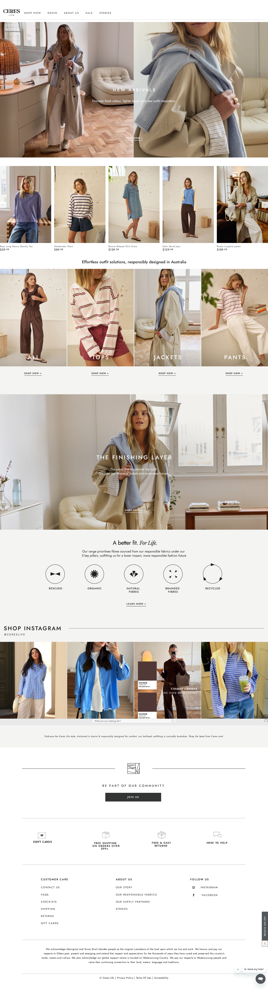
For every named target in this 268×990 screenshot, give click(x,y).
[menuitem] (35, 13)
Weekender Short (63, 246)
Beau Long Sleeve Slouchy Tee (16, 246)
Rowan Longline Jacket (229, 246)
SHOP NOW (32, 13)
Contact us (50, 887)
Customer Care (54, 879)
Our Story (124, 887)
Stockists (49, 902)
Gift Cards (50, 923)
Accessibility (161, 978)
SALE (89, 13)
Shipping (48, 909)
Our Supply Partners (133, 902)
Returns (47, 916)
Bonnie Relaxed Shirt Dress (122, 246)
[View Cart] (266, 721)
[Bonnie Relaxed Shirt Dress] (134, 204)
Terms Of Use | (144, 978)
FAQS (45, 894)
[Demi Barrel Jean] (188, 204)
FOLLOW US (199, 879)
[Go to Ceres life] (11, 15)
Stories (122, 909)
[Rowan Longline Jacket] (242, 204)
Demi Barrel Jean (171, 246)
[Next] (265, 205)
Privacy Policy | (126, 978)
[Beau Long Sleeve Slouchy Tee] (25, 204)
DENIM (52, 13)
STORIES (105, 13)
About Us (124, 879)
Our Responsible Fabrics (136, 894)
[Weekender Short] (79, 204)
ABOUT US (71, 13)
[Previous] (3, 205)
